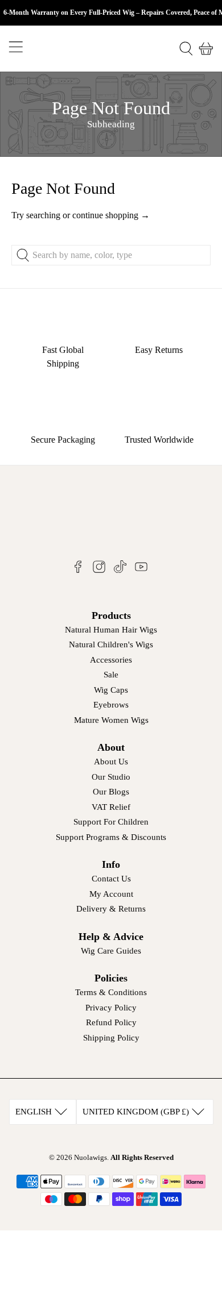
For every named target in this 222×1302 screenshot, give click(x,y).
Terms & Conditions (111, 992)
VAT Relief (111, 807)
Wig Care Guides (111, 950)
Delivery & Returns (111, 908)
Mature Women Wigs (111, 720)
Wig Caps (111, 689)
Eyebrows (111, 704)
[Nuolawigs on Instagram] (99, 570)
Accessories (111, 659)
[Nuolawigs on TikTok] (120, 570)
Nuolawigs (90, 1157)
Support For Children (111, 821)
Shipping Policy (111, 1037)
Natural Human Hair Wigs (111, 629)
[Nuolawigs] (111, 48)
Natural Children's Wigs (111, 644)
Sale (111, 674)
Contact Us (111, 878)
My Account (111, 893)
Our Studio (111, 776)
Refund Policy (111, 1022)
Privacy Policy (111, 1007)
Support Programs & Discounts (111, 837)
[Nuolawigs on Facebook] (78, 570)
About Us (111, 761)
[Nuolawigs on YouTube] (141, 570)
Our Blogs (111, 791)
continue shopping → (111, 215)
